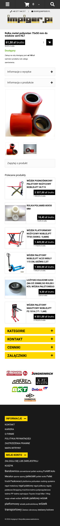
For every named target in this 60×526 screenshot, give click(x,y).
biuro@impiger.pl (42, 11)
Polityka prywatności (18, 438)
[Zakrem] (22, 379)
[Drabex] (40, 387)
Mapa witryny (13, 448)
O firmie (9, 434)
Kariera (9, 429)
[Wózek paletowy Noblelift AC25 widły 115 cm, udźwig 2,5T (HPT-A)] (15, 254)
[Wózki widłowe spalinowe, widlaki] (30, 395)
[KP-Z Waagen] (41, 379)
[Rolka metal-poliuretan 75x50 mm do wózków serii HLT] (30, 91)
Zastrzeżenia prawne (17, 443)
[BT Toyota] (17, 371)
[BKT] (20, 387)
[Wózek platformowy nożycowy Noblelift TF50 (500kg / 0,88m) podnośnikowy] (15, 229)
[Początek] (30, 18)
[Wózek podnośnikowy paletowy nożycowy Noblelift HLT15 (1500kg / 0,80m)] (15, 179)
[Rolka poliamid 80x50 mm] (15, 204)
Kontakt (10, 424)
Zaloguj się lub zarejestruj (21, 461)
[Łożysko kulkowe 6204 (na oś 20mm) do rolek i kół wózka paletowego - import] (15, 279)
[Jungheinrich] (42, 371)
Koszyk (9, 465)
